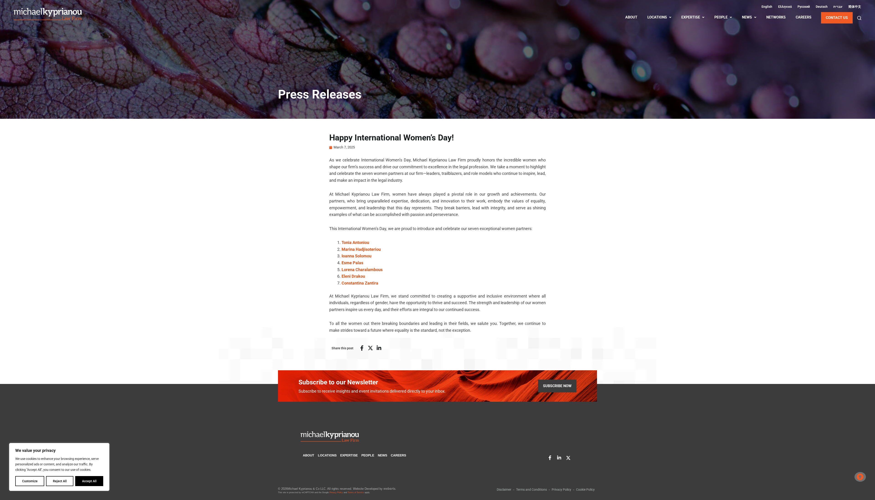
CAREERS (803, 17)
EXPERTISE (690, 17)
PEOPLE (721, 17)
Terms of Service (356, 492)
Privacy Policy (336, 492)
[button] (859, 18)
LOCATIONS (657, 17)
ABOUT (631, 17)
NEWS (747, 17)
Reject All (60, 481)
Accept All (89, 481)
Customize (30, 481)
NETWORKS (776, 17)
